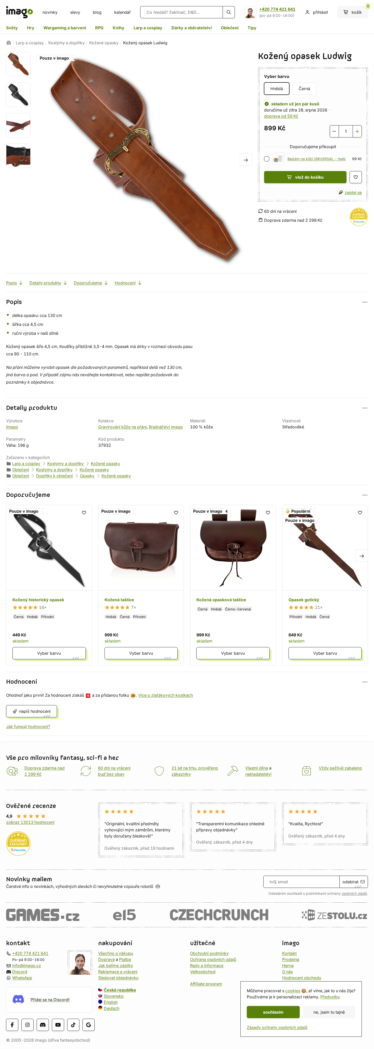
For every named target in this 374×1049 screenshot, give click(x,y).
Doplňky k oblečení (54, 475)
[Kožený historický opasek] (49, 585)
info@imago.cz (26, 965)
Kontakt (289, 953)
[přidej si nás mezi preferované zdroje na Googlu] (88, 1024)
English (111, 1002)
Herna (288, 965)
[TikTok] (73, 1024)
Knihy (118, 27)
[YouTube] (58, 1024)
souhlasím (273, 1012)
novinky (49, 12)
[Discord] (43, 1024)
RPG (99, 27)
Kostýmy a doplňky (66, 42)
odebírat (350, 881)
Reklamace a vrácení (117, 971)
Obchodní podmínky (209, 953)
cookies (292, 990)
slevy (75, 12)
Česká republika (120, 989)
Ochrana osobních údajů (213, 959)
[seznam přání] (356, 177)
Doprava (106, 959)
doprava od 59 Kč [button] (281, 116)
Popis (11, 282)
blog (97, 12)
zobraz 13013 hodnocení (30, 822)
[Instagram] (27, 1024)
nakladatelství (258, 774)
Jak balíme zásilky (115, 965)
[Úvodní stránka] (8, 43)
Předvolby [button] (330, 996)
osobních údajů (354, 893)
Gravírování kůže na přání (122, 426)
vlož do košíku (309, 177)
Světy (12, 27)
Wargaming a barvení (65, 27)
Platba (125, 959)
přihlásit (320, 12)
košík (360, 10)
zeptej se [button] (353, 192)
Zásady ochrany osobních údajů (277, 1027)
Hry (30, 27)
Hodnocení (125, 282)
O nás (287, 971)
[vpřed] (246, 159)
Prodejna (290, 959)
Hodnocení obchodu (301, 977)
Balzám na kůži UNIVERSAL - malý (316, 159)
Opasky (87, 475)
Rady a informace (206, 965)
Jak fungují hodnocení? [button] (28, 726)
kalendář (122, 12)
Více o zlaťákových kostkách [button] (165, 695)
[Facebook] (12, 1024)
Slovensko (114, 996)
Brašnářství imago (166, 426)
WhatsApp (22, 977)
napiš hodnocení (35, 711)
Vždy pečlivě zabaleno (340, 768)
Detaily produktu (45, 282)
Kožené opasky (104, 42)
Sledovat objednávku (118, 977)
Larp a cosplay (148, 27)
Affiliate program (206, 983)
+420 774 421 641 (277, 9)
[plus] (357, 131)
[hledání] (229, 12)
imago (12, 426)
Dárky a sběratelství (191, 27)
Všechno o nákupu (115, 953)
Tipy (252, 27)
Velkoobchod (202, 971)
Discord (19, 971)
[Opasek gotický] (325, 585)
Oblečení (229, 27)
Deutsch (111, 1008)
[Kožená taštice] (141, 585)
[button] (187, 302)
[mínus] (334, 131)
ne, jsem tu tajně (329, 1012)
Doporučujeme (88, 282)
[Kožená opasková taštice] (233, 585)
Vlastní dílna (256, 768)
